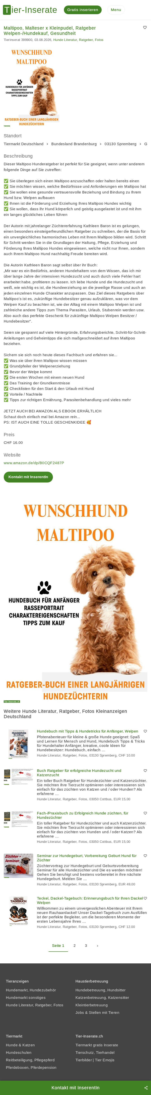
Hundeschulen (19, 1052)
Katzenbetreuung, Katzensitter (102, 998)
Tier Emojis (104, 1060)
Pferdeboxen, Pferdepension (31, 1067)
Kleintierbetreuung (92, 1005)
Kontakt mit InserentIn (28, 477)
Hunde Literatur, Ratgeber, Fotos (78, 40)
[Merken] (145, 27)
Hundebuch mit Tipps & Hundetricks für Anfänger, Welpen (87, 731)
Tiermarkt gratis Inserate (97, 1045)
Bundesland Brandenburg (74, 144)
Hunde (12, 1045)
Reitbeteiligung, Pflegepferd (30, 1060)
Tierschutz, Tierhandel (95, 1052)
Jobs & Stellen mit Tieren (97, 1012)
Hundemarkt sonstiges (26, 998)
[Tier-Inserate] (32, 10)
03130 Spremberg (120, 144)
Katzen (28, 1045)
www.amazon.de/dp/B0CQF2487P (34, 463)
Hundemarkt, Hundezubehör (31, 990)
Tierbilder (84, 1060)
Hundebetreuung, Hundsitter (100, 990)
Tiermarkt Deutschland (23, 144)
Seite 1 (58, 945)
